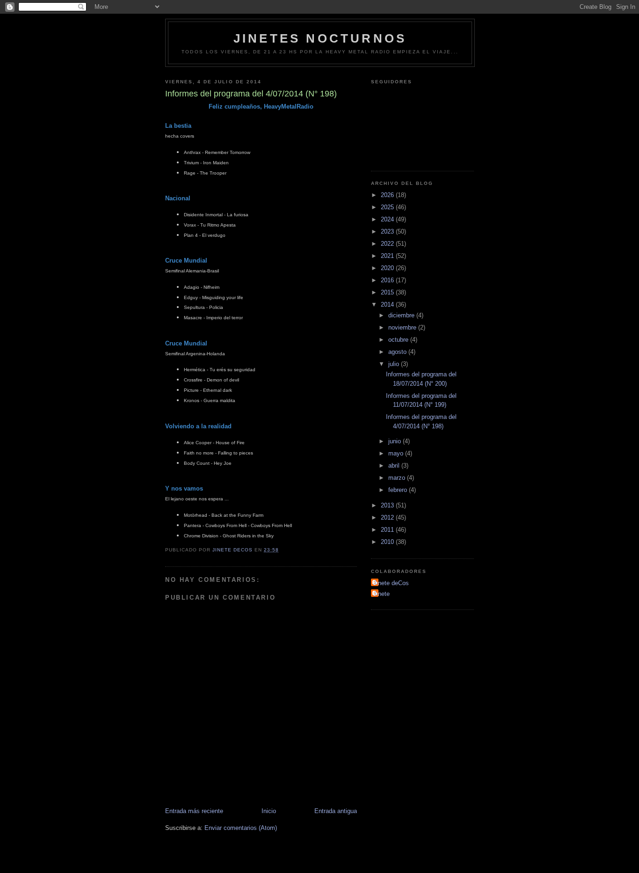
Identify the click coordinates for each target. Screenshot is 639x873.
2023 (388, 231)
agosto (398, 351)
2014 (388, 304)
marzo (397, 477)
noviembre (403, 327)
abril (394, 465)
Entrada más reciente (194, 810)
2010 (388, 541)
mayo (396, 453)
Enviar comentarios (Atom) (240, 827)
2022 (388, 243)
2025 (388, 207)
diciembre (402, 315)
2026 (388, 194)
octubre (399, 339)
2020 (388, 267)
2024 (388, 219)
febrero (398, 489)
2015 (388, 292)
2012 (388, 517)
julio (394, 363)
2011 (388, 529)
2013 (388, 505)
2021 (388, 255)
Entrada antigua (335, 810)
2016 (388, 280)
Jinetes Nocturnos (320, 38)
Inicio (268, 810)
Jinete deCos (391, 583)
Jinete (381, 593)
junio (395, 441)
